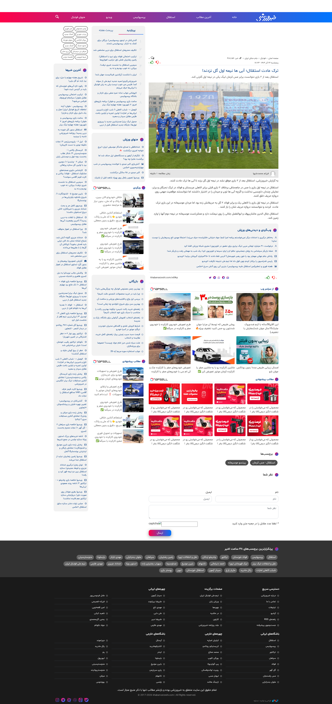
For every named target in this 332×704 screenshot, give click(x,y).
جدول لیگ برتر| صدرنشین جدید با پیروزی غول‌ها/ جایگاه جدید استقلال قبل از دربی (117, 123)
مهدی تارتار (115, 557)
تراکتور (224, 557)
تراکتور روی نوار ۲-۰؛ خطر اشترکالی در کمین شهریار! (73, 335)
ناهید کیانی (99, 613)
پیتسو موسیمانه (237, 463)
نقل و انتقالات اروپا (187, 557)
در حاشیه (214, 613)
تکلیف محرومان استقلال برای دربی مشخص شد (115, 50)
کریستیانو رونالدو (211, 646)
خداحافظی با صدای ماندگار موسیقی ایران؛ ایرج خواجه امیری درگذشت (121, 148)
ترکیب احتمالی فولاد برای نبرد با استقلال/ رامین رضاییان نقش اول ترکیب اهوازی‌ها (118, 58)
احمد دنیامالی (217, 563)
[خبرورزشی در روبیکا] (75, 700)
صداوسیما (172, 563)
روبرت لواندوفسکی (210, 670)
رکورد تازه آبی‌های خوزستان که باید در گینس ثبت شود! (71, 88)
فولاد (273, 664)
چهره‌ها (216, 607)
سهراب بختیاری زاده (151, 563)
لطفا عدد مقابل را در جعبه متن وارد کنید (255, 524)
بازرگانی (133, 281)
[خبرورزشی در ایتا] (81, 700)
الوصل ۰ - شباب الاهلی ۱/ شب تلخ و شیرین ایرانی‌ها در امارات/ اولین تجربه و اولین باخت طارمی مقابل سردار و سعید (116, 113)
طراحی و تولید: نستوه (262, 700)
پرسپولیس (139, 17)
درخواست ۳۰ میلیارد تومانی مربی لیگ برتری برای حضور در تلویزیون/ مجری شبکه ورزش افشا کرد (228, 246)
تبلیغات (272, 607)
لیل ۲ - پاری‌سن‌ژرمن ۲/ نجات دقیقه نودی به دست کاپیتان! (71, 143)
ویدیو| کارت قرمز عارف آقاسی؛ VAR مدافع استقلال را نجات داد (73, 392)
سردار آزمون (215, 570)
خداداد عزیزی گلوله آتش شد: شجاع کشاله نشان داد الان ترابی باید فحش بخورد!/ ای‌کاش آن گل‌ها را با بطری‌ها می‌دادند (71, 242)
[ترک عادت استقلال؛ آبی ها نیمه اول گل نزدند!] (213, 125)
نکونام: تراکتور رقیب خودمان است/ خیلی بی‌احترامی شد (71, 344)
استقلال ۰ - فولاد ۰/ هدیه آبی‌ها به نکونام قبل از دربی (72, 306)
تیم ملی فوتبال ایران (75, 563)
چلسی (159, 682)
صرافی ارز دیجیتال (79, 51)
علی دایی (158, 613)
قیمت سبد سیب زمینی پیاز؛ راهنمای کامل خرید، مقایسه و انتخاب (117, 336)
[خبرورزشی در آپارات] (69, 700)
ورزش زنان (214, 601)
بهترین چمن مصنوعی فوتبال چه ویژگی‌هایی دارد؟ (117, 288)
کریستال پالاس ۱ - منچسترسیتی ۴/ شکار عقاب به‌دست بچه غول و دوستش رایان (71, 153)
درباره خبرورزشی (268, 595)
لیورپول (101, 658)
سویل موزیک (68, 40)
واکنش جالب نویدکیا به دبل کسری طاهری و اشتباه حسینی (71, 274)
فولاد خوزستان (240, 557)
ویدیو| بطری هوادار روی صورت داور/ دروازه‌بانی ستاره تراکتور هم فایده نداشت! (73, 495)
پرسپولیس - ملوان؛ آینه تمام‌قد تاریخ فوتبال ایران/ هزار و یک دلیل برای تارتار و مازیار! (71, 110)
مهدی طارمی (97, 563)
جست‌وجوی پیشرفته (266, 625)
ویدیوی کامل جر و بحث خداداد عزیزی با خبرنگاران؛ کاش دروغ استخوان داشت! (72, 209)
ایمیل (209, 492)
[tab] (131, 31)
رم (104, 652)
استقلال (170, 17)
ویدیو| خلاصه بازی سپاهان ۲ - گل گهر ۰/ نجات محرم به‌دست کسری (71, 428)
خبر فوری (68, 28)
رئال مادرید (246, 570)
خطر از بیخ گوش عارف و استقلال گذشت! (73, 352)
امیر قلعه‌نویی (98, 607)
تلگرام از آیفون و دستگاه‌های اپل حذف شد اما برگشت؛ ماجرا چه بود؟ (121, 157)
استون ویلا (131, 563)
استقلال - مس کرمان (263, 463)
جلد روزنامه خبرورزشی (209, 625)
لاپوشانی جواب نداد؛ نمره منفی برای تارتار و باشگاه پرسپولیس (117, 94)
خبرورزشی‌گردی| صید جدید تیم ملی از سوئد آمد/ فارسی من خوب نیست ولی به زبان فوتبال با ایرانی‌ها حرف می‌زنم (115, 85)
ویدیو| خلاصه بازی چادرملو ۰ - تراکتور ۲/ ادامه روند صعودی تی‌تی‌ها (71, 483)
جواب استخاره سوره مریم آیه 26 (125, 351)
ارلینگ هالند (213, 682)
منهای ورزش (130, 140)
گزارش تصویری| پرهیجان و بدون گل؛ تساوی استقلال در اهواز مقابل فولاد (71, 264)
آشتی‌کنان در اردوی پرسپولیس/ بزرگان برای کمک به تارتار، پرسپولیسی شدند (117, 42)
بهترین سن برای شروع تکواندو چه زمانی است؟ (118, 304)
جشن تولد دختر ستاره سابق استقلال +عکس (71, 505)
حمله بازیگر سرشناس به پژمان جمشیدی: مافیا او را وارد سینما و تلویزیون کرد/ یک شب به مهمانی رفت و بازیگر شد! (220, 251)
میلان (102, 676)
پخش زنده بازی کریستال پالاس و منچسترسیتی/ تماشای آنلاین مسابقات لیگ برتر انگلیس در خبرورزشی (71, 379)
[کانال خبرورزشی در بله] (86, 700)
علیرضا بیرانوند (155, 601)
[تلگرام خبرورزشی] (63, 700)
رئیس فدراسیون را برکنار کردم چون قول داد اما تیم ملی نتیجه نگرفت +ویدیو (237, 261)
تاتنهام (202, 563)
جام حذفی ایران (251, 58)
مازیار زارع (230, 570)
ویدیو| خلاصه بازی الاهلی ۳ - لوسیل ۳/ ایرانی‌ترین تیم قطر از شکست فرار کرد (71, 317)
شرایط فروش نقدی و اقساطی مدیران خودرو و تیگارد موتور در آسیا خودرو (119, 327)
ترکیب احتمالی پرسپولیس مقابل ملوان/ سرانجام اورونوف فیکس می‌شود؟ (72, 98)
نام (276, 492)
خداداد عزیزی (114, 563)
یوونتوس (100, 682)
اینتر (159, 652)
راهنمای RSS (270, 619)
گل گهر (272, 670)
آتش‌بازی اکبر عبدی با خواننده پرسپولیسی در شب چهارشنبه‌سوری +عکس (119, 166)
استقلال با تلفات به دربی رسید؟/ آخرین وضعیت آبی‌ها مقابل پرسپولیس (73, 221)
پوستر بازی (166, 570)
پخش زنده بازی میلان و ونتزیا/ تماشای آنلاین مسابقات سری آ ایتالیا (72, 416)
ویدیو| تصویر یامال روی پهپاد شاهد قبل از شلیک (117, 177)
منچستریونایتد (98, 670)
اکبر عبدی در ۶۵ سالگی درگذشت (125, 172)
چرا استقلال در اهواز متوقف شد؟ (72, 231)
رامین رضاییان (166, 557)
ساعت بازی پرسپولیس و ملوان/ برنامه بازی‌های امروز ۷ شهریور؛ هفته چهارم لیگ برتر (115, 103)
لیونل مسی (214, 676)
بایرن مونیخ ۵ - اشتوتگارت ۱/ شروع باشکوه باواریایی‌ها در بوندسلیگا (71, 197)
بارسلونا (101, 557)
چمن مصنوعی (81, 28)
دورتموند (101, 640)
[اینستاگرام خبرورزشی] (57, 700)
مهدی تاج (157, 607)
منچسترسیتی (85, 557)
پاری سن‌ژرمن (155, 670)
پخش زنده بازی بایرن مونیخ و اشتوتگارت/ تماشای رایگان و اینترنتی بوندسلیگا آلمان (71, 448)
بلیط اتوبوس (81, 57)
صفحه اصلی (273, 58)
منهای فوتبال (78, 17)
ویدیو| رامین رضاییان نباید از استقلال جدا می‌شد (71, 458)
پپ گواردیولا (213, 664)
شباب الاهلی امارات (266, 570)
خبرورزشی (266, 17)
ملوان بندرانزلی (133, 557)
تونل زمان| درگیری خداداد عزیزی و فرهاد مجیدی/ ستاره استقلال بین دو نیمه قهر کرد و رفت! (72, 470)
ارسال (160, 533)
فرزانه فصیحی (98, 601)
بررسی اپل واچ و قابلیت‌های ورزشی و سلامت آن (118, 299)
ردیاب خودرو (81, 34)
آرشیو (273, 613)
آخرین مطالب (203, 17)
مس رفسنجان (269, 676)
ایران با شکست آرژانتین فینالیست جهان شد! (116, 74)
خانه (234, 17)
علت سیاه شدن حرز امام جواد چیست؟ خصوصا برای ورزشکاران (118, 344)
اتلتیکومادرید (156, 646)
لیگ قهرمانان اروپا (238, 563)
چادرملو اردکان (209, 557)
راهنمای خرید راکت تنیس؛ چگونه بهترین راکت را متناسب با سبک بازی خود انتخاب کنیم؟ (117, 311)
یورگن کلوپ (213, 658)
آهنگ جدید (68, 34)
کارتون (216, 619)
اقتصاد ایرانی (68, 57)
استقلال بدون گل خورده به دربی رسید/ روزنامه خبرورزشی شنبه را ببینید (72, 133)
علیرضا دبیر (156, 619)
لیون (179, 570)
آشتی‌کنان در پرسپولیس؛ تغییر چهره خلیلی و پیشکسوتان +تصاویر (71, 404)
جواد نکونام (99, 625)
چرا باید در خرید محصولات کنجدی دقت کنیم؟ (118, 293)
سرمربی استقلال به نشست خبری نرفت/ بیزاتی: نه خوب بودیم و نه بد (118, 67)
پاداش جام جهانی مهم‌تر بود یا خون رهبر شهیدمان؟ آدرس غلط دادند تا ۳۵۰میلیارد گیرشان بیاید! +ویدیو (225, 256)
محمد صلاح (213, 652)
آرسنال (159, 640)
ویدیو (109, 17)
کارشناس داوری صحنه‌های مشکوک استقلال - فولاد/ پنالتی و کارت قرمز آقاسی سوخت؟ (71, 174)
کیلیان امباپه (213, 640)
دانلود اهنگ (81, 46)
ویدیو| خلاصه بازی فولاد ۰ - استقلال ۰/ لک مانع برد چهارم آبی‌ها (72, 285)
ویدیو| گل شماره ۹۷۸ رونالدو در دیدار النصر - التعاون (71, 327)
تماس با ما (271, 601)
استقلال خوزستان (195, 570)
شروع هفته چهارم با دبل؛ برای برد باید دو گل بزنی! (71, 79)
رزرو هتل (65, 51)
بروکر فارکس (81, 40)
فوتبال (263, 58)
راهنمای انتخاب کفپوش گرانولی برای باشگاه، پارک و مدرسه (117, 319)
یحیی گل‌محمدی (97, 619)
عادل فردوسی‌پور (97, 595)
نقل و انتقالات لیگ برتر (264, 563)
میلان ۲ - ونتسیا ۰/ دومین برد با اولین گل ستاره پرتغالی (72, 163)
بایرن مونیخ (187, 563)
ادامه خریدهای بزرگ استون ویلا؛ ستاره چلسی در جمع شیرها (71, 438)
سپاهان (150, 557)
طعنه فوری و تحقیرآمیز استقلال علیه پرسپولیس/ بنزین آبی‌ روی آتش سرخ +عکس (234, 266)
